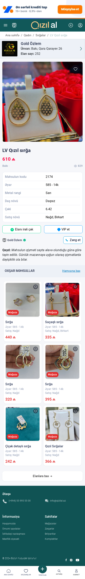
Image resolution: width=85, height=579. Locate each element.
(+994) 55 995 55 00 (20, 500)
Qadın (27, 35)
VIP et (65, 229)
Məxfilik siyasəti (10, 539)
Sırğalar (41, 35)
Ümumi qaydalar (11, 528)
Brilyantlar (50, 533)
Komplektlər (51, 539)
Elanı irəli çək (23, 229)
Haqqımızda (9, 523)
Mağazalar (50, 523)
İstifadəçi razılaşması (13, 533)
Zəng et (75, 240)
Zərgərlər (49, 528)
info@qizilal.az (58, 500)
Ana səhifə (12, 35)
